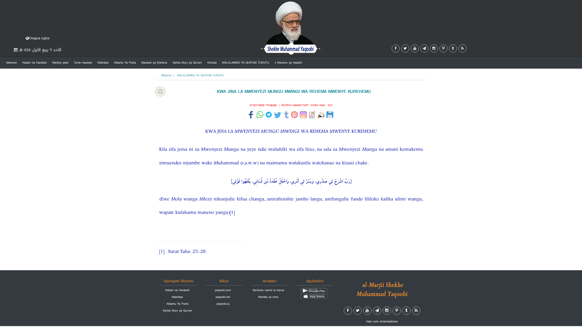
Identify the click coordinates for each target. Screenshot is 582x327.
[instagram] (434, 48)
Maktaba (103, 63)
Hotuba (212, 63)
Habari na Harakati (34, 63)
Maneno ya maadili (287, 63)
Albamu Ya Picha (125, 63)
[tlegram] (424, 48)
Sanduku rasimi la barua (268, 290)
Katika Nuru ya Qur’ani (187, 63)
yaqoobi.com (223, 290)
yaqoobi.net (223, 297)
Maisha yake (60, 63)
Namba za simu (268, 297)
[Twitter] (405, 48)
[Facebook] (396, 48)
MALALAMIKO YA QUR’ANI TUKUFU (245, 63)
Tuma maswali (83, 63)
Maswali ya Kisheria (154, 63)
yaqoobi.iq (222, 304)
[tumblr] (453, 48)
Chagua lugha (39, 38)
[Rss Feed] (463, 48)
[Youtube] (415, 48)
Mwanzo (11, 63)
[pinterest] (443, 48)
